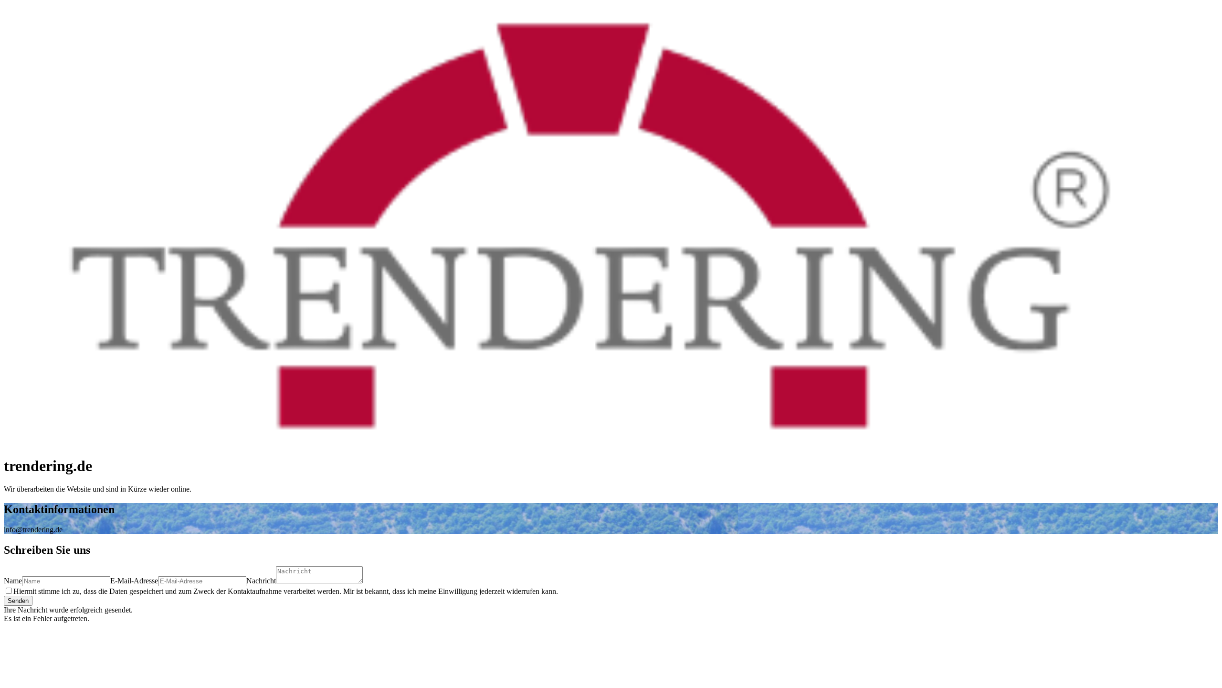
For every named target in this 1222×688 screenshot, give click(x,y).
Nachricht (261, 581)
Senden (18, 600)
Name (13, 581)
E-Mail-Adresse (134, 581)
